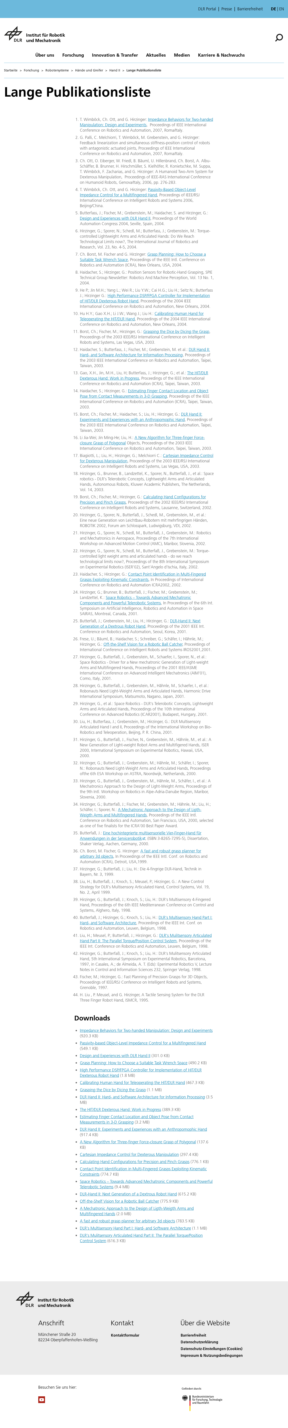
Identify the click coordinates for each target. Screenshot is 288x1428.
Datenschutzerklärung (199, 1341)
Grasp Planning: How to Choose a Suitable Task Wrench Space (133, 1062)
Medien (182, 55)
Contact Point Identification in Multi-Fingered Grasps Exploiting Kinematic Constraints (143, 577)
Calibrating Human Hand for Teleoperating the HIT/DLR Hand (132, 1082)
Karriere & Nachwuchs (221, 55)
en (281, 8)
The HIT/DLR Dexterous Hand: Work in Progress (120, 1109)
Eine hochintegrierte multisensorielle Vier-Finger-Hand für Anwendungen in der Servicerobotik (140, 835)
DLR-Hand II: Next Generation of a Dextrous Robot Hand (140, 623)
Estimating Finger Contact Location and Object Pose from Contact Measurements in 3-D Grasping (144, 393)
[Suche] (279, 37)
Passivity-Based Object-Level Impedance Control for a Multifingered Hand (138, 192)
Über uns (44, 55)
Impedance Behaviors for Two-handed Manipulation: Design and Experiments (146, 1030)
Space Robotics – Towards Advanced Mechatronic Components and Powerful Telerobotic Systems (135, 600)
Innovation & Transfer (115, 55)
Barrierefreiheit (250, 9)
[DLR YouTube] (41, 1401)
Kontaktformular (125, 1335)
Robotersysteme (57, 70)
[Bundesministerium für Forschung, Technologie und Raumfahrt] (206, 1415)
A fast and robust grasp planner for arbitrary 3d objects (127, 1221)
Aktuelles (156, 55)
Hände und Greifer (89, 70)
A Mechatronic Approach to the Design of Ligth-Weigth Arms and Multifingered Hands (140, 812)
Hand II (114, 70)
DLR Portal (207, 9)
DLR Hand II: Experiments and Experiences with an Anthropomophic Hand (141, 417)
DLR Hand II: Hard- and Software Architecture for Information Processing (145, 352)
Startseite (11, 70)
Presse (226, 9)
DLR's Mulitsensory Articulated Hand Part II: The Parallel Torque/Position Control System (146, 938)
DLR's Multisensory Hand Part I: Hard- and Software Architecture (135, 1228)
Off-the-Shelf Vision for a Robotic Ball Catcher (143, 644)
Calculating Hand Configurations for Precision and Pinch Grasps (134, 1161)
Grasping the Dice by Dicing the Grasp (176, 331)
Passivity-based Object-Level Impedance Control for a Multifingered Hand (143, 1043)
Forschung (73, 55)
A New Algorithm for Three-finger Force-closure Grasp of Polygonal (138, 1141)
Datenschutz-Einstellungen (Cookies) (211, 1348)
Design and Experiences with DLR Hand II (115, 218)
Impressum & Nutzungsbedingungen (212, 1355)
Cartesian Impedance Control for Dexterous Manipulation (129, 1154)
